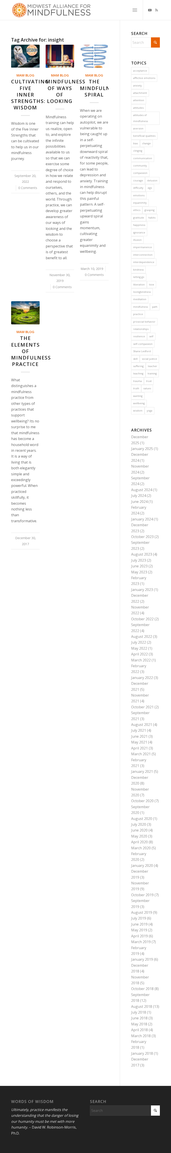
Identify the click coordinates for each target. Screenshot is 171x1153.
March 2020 (141, 848)
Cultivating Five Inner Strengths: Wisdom (30, 94)
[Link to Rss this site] (156, 10)
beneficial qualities (144, 135)
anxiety (137, 85)
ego (150, 187)
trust (149, 381)
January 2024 (142, 519)
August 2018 (141, 1006)
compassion (140, 173)
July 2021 (138, 730)
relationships (141, 329)
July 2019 (138, 918)
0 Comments (27, 188)
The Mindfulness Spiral (100, 88)
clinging (137, 150)
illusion (137, 239)
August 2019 (141, 912)
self (151, 336)
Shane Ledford (142, 351)
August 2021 (141, 724)
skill (135, 358)
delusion (152, 180)
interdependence (143, 262)
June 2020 (139, 830)
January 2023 (142, 589)
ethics (136, 210)
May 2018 (139, 1024)
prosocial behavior (144, 321)
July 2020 (138, 824)
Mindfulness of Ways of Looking (66, 91)
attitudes (138, 107)
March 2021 (141, 753)
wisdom (137, 410)
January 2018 (142, 1053)
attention (138, 100)
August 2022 (141, 636)
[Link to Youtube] (150, 10)
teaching (138, 373)
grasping (150, 210)
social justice (149, 358)
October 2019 (142, 894)
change (146, 143)
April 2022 (139, 654)
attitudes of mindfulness (140, 118)
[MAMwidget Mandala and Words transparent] (51, 10)
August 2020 (141, 818)
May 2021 (139, 742)
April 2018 (139, 1029)
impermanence (142, 247)
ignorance (139, 232)
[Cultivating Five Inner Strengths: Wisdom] (25, 56)
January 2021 (142, 771)
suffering (138, 366)
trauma (137, 381)
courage (138, 180)
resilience (139, 336)
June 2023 (139, 566)
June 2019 (139, 924)
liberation (139, 284)
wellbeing (139, 403)
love (151, 284)
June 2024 (139, 501)
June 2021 (139, 736)
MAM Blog (25, 75)
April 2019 (139, 936)
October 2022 (142, 619)
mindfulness (140, 306)
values (147, 388)
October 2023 (142, 536)
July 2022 (138, 642)
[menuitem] (134, 10)
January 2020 (142, 865)
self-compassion (143, 343)
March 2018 (141, 1035)
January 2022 (142, 677)
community (140, 165)
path (154, 306)
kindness (138, 269)
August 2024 (141, 489)
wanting (137, 396)
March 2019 (141, 941)
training (152, 373)
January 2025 (142, 448)
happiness (139, 225)
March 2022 (141, 660)
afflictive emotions (144, 78)
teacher (152, 366)
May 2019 (139, 930)
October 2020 (142, 800)
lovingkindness (142, 291)
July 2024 (138, 495)
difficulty (138, 187)
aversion (138, 128)
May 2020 (139, 836)
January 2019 (142, 959)
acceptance (140, 70)
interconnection (143, 254)
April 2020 (139, 842)
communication (142, 158)
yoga (149, 410)
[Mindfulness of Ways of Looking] (60, 56)
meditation (139, 299)
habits (151, 217)
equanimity (140, 202)
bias (135, 143)
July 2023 (138, 560)
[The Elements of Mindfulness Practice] (25, 312)
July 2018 (138, 1012)
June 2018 (139, 1018)
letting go (138, 277)
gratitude (138, 217)
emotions (139, 195)
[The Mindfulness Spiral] (94, 56)
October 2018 (142, 988)
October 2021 (142, 707)
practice (138, 314)
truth (136, 388)
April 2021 (139, 748)
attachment (140, 92)
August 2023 (141, 554)
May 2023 (139, 572)
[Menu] (134, 10)
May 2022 (139, 648)
